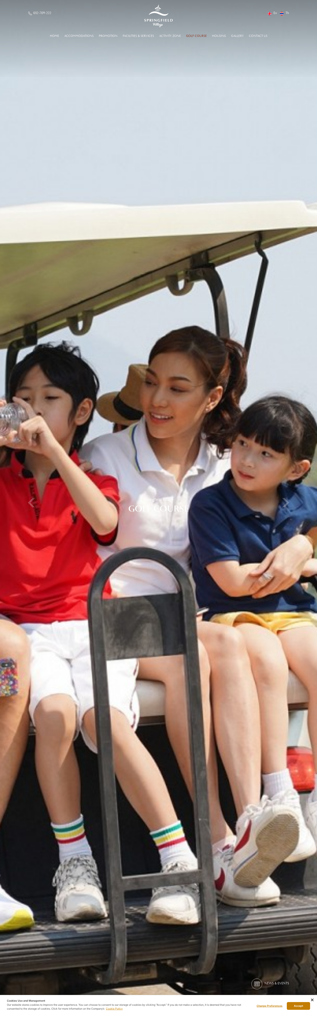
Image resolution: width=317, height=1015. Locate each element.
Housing (219, 36)
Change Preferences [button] (269, 1005)
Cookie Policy (114, 1008)
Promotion (108, 36)
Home (54, 36)
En (275, 13)
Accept (298, 1005)
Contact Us (258, 36)
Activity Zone (170, 36)
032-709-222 (42, 13)
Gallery (237, 36)
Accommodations (79, 36)
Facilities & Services (138, 36)
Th (287, 13)
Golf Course (196, 36)
